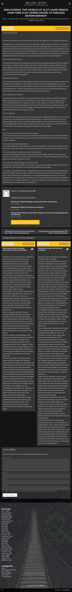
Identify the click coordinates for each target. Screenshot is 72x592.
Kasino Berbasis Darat (8, 570)
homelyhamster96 (11, 33)
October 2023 (5, 552)
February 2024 (6, 546)
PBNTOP (42, 585)
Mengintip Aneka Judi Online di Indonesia (27, 207)
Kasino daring (5, 571)
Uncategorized (8, 28)
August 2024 (5, 538)
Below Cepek (36, 2)
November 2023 (6, 550)
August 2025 (5, 523)
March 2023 (5, 557)
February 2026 (6, 513)
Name (5, 473)
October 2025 (5, 519)
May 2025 (4, 528)
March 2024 (5, 545)
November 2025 (6, 518)
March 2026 (5, 511)
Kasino (3, 568)
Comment (6, 458)
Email (5, 479)
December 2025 (6, 516)
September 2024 (6, 536)
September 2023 (6, 553)
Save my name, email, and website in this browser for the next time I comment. (31, 491)
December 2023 (6, 548)
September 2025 (6, 521)
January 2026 (5, 514)
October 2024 (5, 535)
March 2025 (5, 531)
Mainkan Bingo (6, 573)
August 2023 (5, 555)
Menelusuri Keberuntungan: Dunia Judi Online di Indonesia (34, 202)
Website (5, 485)
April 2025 (4, 530)
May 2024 (4, 543)
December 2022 (6, 560)
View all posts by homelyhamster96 (25, 222)
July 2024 (4, 540)
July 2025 (4, 524)
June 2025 (4, 526)
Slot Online (5, 575)
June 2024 (4, 541)
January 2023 (5, 558)
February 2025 (6, 533)
